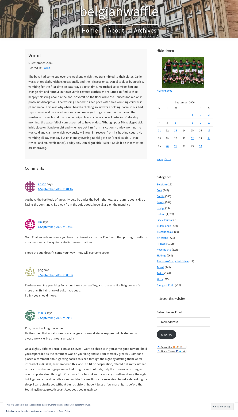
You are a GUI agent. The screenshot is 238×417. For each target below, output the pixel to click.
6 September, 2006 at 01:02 (55, 189)
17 (209, 130)
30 (200, 146)
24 (209, 138)
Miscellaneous (165, 231)
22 (192, 138)
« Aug (160, 159)
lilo (40, 222)
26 (167, 146)
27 (175, 146)
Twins (46, 68)
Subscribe (166, 334)
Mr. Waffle (162, 237)
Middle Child (164, 226)
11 (159, 130)
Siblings (161, 255)
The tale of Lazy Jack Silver (173, 261)
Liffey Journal (165, 220)
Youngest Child (165, 285)
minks (42, 313)
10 (209, 122)
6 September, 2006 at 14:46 (55, 227)
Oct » (167, 159)
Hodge (160, 208)
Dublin (160, 196)
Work (160, 279)
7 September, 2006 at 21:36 (55, 318)
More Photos (164, 90)
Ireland (161, 214)
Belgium (162, 184)
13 (175, 130)
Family (160, 202)
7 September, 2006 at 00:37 (55, 275)
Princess (162, 243)
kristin (42, 184)
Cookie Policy (64, 411)
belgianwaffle (119, 11)
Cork (159, 190)
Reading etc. (164, 249)
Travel (160, 267)
